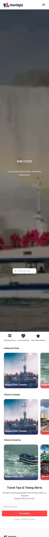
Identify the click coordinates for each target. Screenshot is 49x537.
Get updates (24, 513)
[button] (44, 5)
